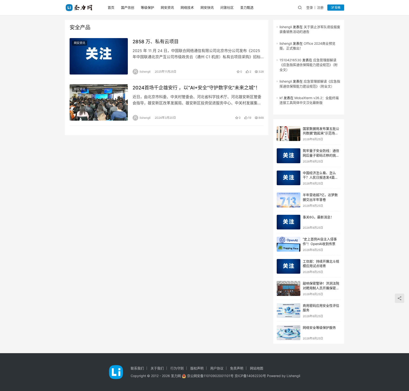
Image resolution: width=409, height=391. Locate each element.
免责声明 (236, 368)
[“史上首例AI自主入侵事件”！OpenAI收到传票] (288, 244)
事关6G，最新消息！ (318, 217)
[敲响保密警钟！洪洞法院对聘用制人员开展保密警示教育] (288, 288)
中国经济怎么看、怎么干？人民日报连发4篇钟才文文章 (320, 177)
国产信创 (127, 7)
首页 (111, 7)
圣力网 (176, 376)
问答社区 (227, 7)
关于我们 (157, 368)
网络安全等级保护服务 (319, 327)
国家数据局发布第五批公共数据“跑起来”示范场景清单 (321, 133)
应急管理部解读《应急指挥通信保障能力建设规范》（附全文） (309, 65)
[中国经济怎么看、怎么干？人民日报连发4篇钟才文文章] (288, 178)
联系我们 (137, 368)
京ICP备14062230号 (250, 376)
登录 (309, 7)
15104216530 (290, 60)
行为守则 (177, 368)
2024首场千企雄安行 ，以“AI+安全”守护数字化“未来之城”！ (196, 88)
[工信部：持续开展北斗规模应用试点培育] (288, 266)
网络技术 (187, 7)
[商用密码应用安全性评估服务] (288, 310)
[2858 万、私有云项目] (99, 56)
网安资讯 (167, 7)
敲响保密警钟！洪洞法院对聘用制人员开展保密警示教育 (321, 287)
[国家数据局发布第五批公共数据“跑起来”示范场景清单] (288, 133)
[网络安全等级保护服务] (288, 332)
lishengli (286, 27)
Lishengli (293, 376)
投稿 (337, 7)
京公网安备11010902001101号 (210, 376)
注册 (320, 7)
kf (281, 98)
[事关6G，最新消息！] (288, 222)
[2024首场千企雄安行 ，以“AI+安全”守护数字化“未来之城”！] (99, 102)
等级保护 (147, 7)
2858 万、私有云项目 (156, 41)
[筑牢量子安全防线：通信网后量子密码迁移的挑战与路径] (288, 155)
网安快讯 (207, 7)
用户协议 (216, 368)
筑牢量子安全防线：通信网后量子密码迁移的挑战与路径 (321, 155)
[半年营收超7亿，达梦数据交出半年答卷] (288, 200)
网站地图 (256, 368)
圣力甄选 (246, 7)
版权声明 (197, 368)
